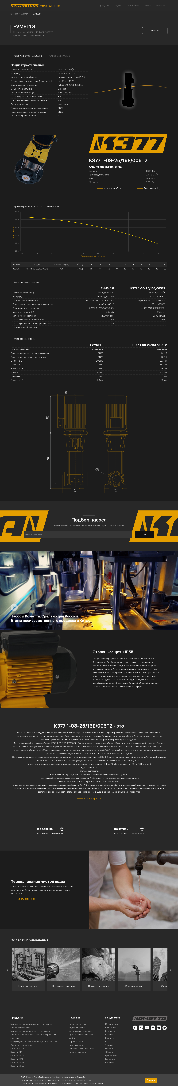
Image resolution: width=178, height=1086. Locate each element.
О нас (148, 5)
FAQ (107, 1041)
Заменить (155, 30)
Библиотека (110, 1027)
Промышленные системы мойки (81, 1036)
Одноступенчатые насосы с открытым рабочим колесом (33, 1036)
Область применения (111, 1054)
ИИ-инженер (111, 1024)
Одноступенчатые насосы (23, 1045)
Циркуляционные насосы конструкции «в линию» (34, 1041)
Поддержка (133, 5)
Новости (109, 1048)
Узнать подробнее (112, 188)
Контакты (160, 5)
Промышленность (77, 1052)
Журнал (119, 5)
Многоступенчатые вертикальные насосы (30, 1031)
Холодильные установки (80, 1031)
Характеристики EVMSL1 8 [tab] (28, 55)
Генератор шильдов (110, 1061)
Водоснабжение (77, 1027)
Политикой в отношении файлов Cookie (75, 1080)
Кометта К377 (17, 1055)
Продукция (104, 5)
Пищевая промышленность (81, 1048)
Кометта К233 (17, 1048)
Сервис (108, 1034)
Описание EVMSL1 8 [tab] (59, 55)
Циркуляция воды (77, 1045)
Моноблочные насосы (21, 1027)
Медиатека (110, 1031)
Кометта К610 (17, 1059)
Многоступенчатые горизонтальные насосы (31, 1024)
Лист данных (150, 188)
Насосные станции (77, 1024)
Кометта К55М (17, 1066)
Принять (151, 1080)
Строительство (76, 1041)
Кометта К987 (17, 1062)
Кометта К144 (17, 1052)
